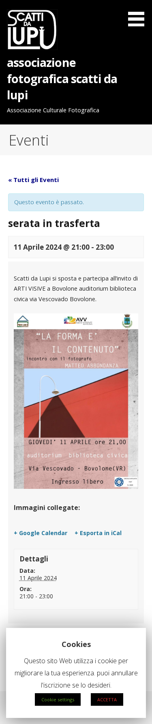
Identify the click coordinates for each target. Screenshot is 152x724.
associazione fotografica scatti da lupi (62, 78)
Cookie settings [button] (57, 699)
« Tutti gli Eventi (33, 180)
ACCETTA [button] (107, 699)
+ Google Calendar (40, 533)
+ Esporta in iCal (98, 533)
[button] (139, 14)
